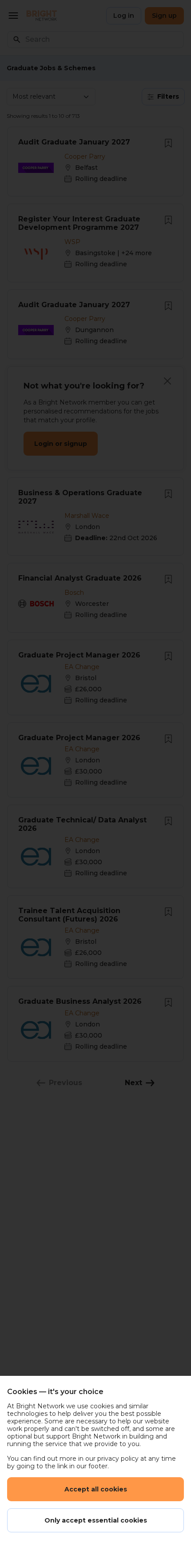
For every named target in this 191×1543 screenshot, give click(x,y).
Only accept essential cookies (95, 1520)
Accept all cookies (95, 1489)
